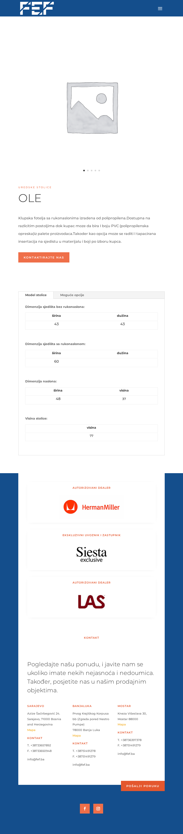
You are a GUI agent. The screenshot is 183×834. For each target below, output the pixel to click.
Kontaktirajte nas (44, 257)
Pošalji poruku (142, 786)
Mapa (31, 730)
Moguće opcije (72, 295)
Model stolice (36, 295)
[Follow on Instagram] (98, 809)
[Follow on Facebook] (85, 809)
